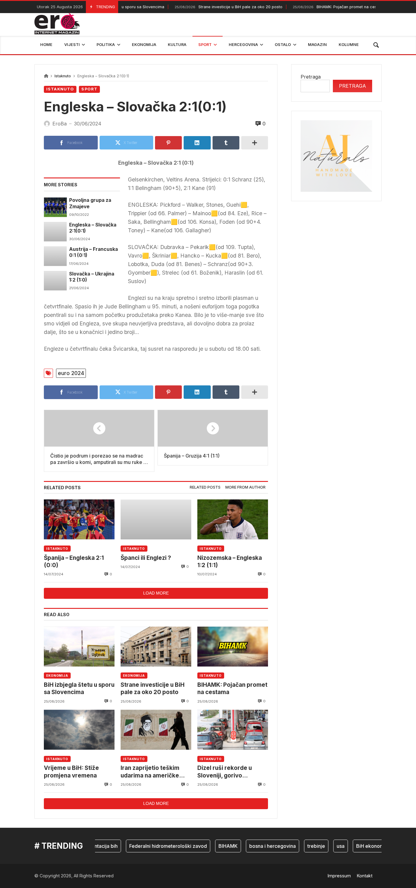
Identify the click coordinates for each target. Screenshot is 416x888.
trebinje (306, 846)
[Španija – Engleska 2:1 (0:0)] (79, 519)
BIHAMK (217, 846)
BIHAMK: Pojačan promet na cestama (328, 7)
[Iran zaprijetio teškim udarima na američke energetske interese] (156, 730)
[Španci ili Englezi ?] (156, 519)
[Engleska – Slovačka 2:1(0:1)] (55, 231)
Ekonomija (57, 675)
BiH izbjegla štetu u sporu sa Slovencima (79, 688)
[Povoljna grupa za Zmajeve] (55, 207)
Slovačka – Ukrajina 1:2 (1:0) (91, 277)
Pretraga (311, 77)
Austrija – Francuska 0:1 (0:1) (93, 252)
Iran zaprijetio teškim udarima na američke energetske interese (150, 771)
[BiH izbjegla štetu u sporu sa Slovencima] (79, 646)
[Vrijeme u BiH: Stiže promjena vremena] (79, 730)
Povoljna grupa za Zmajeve (90, 203)
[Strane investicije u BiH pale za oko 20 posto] (156, 646)
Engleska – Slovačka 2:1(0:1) (92, 228)
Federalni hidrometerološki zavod (158, 846)
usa (330, 846)
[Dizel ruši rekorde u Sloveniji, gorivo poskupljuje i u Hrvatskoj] (232, 730)
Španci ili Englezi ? (146, 557)
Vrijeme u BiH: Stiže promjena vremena (71, 771)
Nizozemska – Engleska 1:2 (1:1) (229, 561)
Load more (156, 593)
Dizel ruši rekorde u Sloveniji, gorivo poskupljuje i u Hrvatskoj (231, 771)
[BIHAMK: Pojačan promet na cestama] (232, 646)
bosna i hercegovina (262, 846)
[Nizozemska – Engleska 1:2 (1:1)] (232, 519)
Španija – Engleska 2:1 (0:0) (74, 561)
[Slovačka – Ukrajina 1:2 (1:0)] (55, 280)
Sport (89, 89)
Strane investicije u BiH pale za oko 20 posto (217, 7)
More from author (245, 487)
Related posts (205, 487)
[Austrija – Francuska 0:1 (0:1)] (55, 256)
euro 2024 (71, 373)
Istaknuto (63, 76)
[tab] (205, 487)
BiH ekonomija (362, 846)
